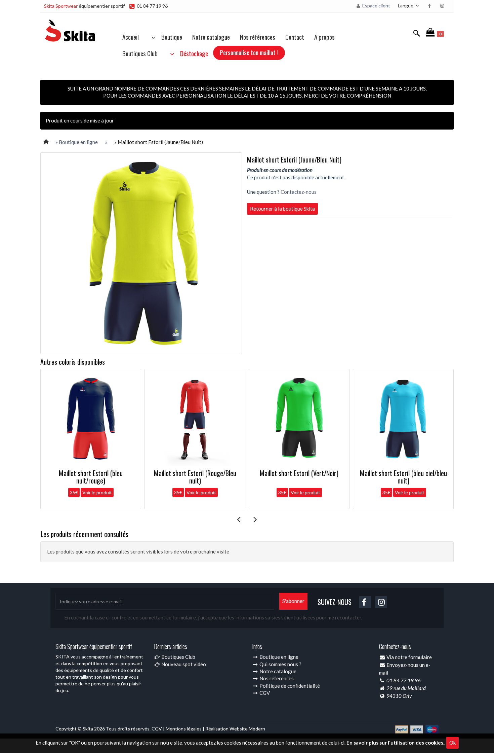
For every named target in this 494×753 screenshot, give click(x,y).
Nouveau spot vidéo (183, 664)
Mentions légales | (185, 728)
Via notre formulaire (409, 657)
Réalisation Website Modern (235, 728)
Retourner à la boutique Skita (282, 209)
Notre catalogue (211, 36)
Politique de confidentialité (289, 686)
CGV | (159, 728)
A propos (324, 36)
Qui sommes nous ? (279, 664)
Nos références (257, 36)
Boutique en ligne (278, 657)
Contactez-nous (299, 192)
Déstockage (192, 53)
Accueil (130, 36)
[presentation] (238, 519)
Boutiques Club (140, 53)
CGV (264, 693)
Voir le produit (97, 492)
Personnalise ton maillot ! (249, 52)
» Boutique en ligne (76, 142)
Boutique (169, 36)
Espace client (375, 5)
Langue (406, 5)
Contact (294, 36)
